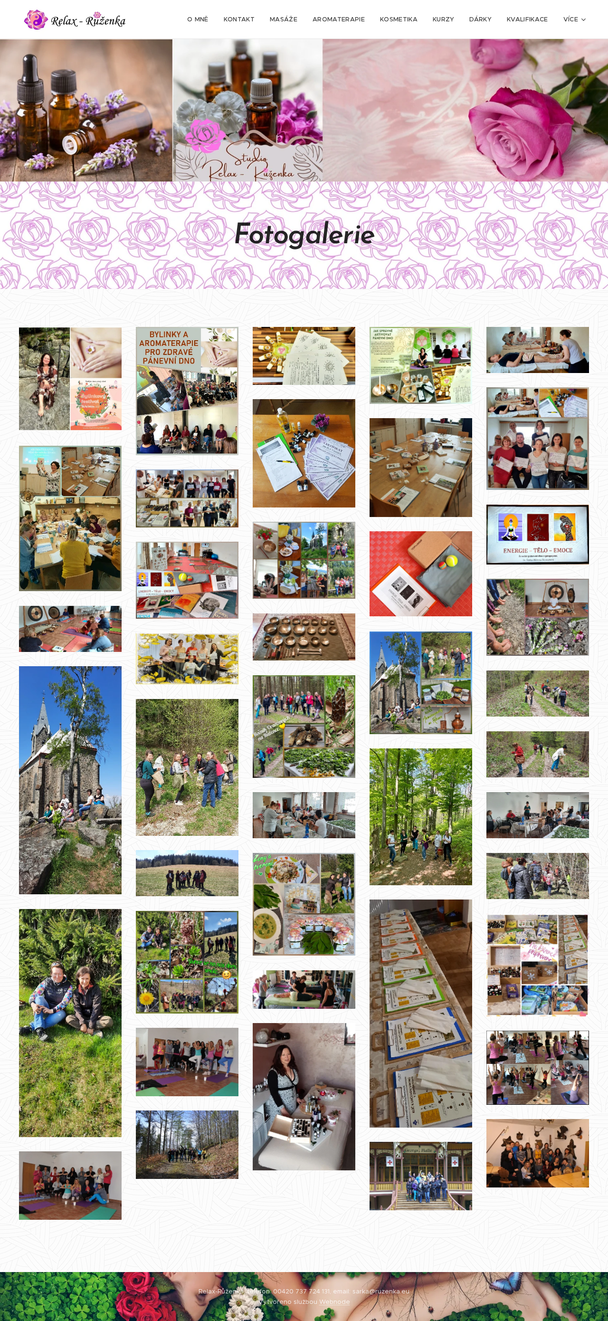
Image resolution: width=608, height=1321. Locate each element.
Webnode (334, 1302)
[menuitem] (200, 19)
